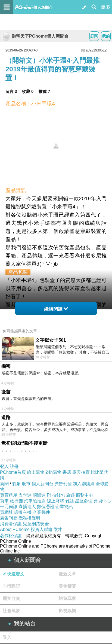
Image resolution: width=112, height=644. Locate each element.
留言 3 (11, 91)
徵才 (58, 529)
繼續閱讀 (53, 308)
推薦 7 (44, 91)
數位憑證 (45, 506)
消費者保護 (11, 523)
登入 (4, 466)
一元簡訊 (8, 506)
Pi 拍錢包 (56, 495)
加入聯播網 (84, 483)
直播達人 (27, 506)
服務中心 (84, 495)
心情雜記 (11, 586)
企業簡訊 (64, 506)
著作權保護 (11, 535)
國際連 (39, 495)
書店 (67, 472)
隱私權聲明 (29, 518)
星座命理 (83, 501)
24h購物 (53, 472)
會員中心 (102, 501)
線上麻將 (55, 501)
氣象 (16, 483)
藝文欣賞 (11, 598)
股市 (26, 483)
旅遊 (70, 495)
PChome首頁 (13, 472)
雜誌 (69, 501)
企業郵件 (41, 512)
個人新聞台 (42, 483)
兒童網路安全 (36, 523)
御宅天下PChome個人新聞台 (40, 36)
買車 (4, 501)
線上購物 (35, 472)
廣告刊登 (63, 483)
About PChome (15, 529)
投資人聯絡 (41, 529)
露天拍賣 (81, 472)
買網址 (6, 512)
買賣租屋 (8, 495)
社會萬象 (11, 610)
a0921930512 (96, 50)
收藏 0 (27, 91)
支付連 (25, 495)
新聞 (4, 483)
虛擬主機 (23, 512)
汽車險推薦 (35, 501)
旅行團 (16, 501)
